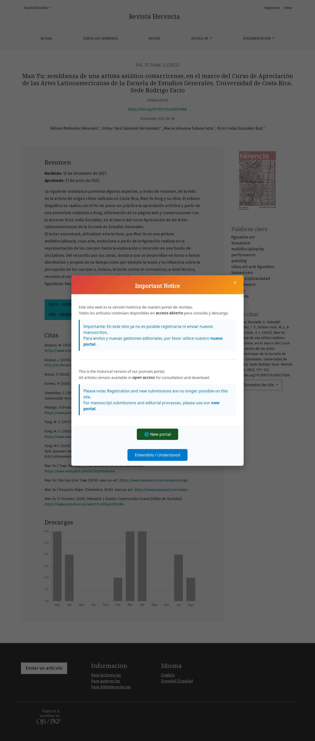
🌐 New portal (157, 434)
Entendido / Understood (157, 455)
